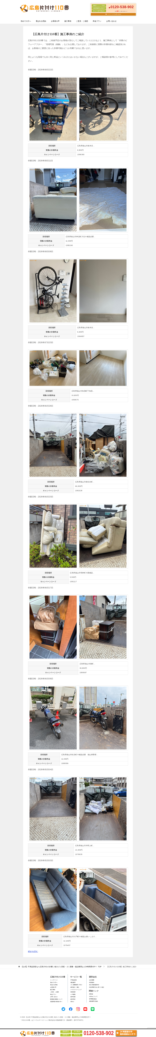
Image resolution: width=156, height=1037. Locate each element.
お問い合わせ (111, 21)
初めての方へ (26, 21)
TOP (61, 967)
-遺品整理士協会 (93, 1001)
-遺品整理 (72, 982)
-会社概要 (91, 980)
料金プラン (97, 21)
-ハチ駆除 (72, 994)
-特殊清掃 (72, 992)
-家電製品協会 (93, 999)
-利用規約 (91, 982)
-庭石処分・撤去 (74, 987)
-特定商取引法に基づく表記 (96, 987)
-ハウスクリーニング (76, 989)
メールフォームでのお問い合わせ (114, 14)
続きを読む (33, 951)
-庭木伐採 (72, 996)
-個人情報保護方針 (94, 984)
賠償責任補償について (56, 999)
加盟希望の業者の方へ (56, 1001)
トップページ (54, 980)
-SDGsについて (93, 996)
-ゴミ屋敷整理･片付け (76, 984)
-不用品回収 (73, 980)
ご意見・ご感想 (82, 21)
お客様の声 (55, 21)
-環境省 (91, 994)
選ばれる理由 (41, 21)
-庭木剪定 (72, 999)
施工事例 (67, 21)
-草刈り (72, 1001)
